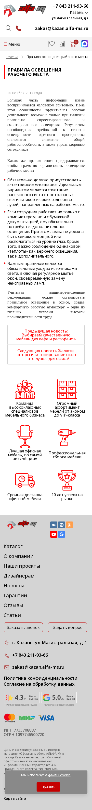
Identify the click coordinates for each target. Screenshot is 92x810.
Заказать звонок (23, 627)
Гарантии (15, 595)
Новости (14, 585)
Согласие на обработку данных (39, 684)
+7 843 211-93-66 (70, 6)
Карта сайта (15, 798)
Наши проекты (22, 566)
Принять (48, 787)
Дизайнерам (19, 575)
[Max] (82, 46)
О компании (18, 556)
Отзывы (13, 605)
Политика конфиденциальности (41, 678)
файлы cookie (59, 775)
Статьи (12, 615)
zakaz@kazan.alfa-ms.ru (61, 28)
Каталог (13, 546)
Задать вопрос (67, 627)
